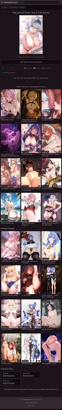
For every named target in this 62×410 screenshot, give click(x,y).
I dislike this (16, 68)
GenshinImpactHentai (9, 72)
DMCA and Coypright (31, 402)
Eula (25, 78)
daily (18, 78)
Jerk (38, 78)
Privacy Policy (31, 405)
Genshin (10, 2)
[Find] (59, 2)
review (42, 78)
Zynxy (46, 78)
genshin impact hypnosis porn (49, 389)
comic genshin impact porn (12, 389)
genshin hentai (31, 78)
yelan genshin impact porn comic (30, 389)
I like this (6, 68)
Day (22, 78)
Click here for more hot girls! (32, 62)
